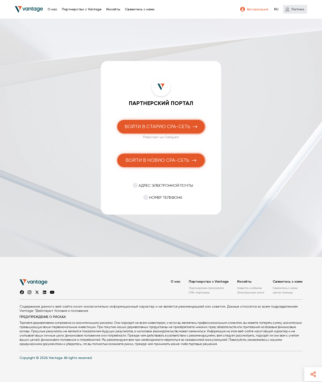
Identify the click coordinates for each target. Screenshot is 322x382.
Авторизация (257, 9)
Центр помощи (283, 292)
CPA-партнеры (199, 292)
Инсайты (113, 9)
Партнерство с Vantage (82, 9)
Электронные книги (250, 292)
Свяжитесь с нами (139, 9)
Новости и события (249, 288)
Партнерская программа (206, 288)
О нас (52, 9)
